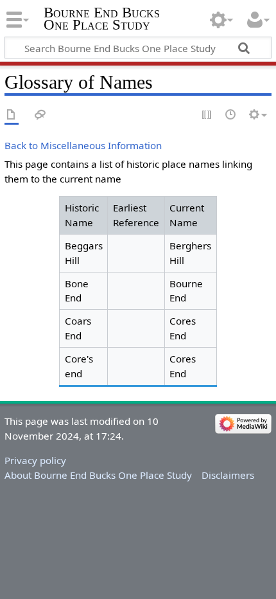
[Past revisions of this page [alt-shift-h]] (231, 115)
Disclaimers (228, 475)
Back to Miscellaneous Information (83, 145)
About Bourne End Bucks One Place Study (98, 475)
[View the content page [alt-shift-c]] (11, 115)
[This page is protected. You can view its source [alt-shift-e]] (207, 115)
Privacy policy (35, 460)
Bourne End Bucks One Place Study (102, 18)
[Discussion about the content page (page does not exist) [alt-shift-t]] (40, 115)
